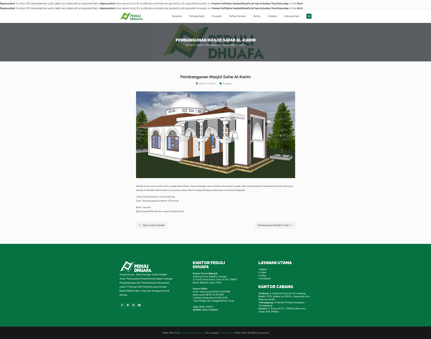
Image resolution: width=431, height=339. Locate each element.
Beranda (176, 16)
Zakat (263, 272)
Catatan (272, 16)
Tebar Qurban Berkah (153, 225)
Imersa (184, 332)
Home (189, 45)
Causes (199, 45)
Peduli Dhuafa (226, 332)
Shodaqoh (265, 278)
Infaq (263, 275)
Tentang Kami (197, 16)
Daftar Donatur (237, 16)
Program (217, 16)
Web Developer (196, 332)
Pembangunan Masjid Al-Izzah (273, 225)
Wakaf (263, 269)
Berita (257, 16)
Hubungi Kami (292, 16)
